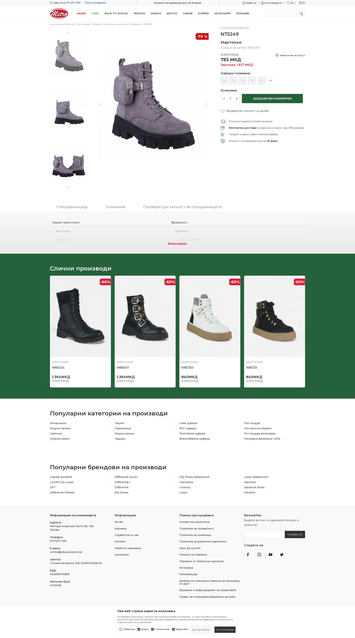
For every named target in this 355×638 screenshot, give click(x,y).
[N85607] (145, 316)
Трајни (145, 629)
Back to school (116, 13)
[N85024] (80, 316)
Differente (122, 487)
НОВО (95, 13)
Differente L (123, 482)
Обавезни (129, 629)
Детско (172, 13)
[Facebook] (248, 554)
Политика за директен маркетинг (203, 541)
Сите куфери (188, 423)
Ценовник (122, 554)
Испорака (186, 567)
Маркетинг (182, 629)
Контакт (120, 541)
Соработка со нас (127, 535)
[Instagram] (259, 554)
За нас (119, 522)
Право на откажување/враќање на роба (207, 596)
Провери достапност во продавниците (182, 207)
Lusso (183, 492)
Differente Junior (126, 477)
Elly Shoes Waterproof (194, 477)
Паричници (123, 428)
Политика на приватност (196, 528)
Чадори (120, 438)
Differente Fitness (62, 492)
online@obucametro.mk (66, 552)
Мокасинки (58, 423)
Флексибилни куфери (194, 438)
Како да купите (190, 548)
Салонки (56, 433)
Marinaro (250, 482)
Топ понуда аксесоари (259, 433)
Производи (83, 24)
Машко (156, 13)
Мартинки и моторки (115, 24)
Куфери (203, 13)
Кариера (121, 528)
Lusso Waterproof (256, 477)
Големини (115, 207)
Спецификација (72, 207)
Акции (81, 13)
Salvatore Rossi (254, 487)
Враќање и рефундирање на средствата (207, 590)
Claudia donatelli (61, 477)
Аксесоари (222, 13)
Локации (242, 13)
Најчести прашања (128, 548)
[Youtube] (270, 554)
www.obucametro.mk (62, 24)
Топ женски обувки (257, 428)
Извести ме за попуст (292, 55)
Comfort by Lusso (62, 482)
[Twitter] (281, 554)
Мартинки (136, 24)
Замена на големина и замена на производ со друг (209, 582)
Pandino (249, 492)
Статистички (162, 629)
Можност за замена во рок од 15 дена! (177, 2)
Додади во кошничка (272, 98)
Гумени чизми (60, 438)
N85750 (187, 367)
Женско (139, 13)
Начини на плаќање (193, 554)
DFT (53, 487)
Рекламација (188, 574)
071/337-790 (58, 541)
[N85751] (274, 316)
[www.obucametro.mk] (59, 13)
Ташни (187, 13)
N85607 (123, 367)
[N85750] (210, 316)
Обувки (96, 24)
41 (270, 80)
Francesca (186, 482)
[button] (245, 111)
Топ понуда (252, 423)
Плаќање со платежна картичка (201, 561)
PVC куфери (187, 428)
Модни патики (60, 428)
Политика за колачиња (195, 535)
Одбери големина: (236, 73)
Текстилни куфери (192, 433)
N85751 (251, 367)
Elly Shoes (122, 492)
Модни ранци (124, 433)
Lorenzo (184, 487)
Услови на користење (194, 522)
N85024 (58, 367)
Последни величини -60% (262, 438)
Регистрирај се (273, 2)
